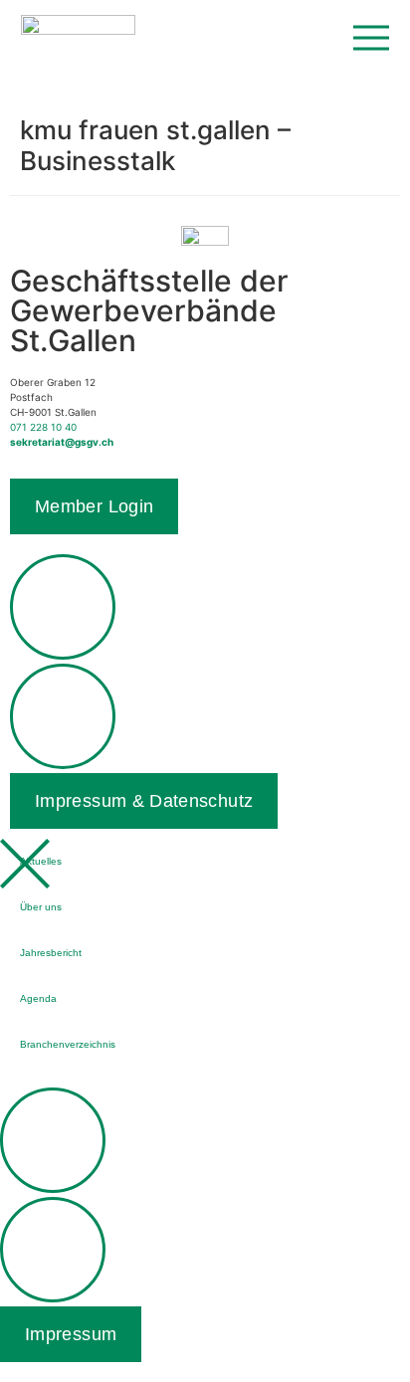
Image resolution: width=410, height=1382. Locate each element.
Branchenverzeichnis (67, 1044)
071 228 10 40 (43, 427)
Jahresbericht (51, 952)
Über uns (41, 906)
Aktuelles (41, 861)
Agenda (38, 998)
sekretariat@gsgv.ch (61, 442)
